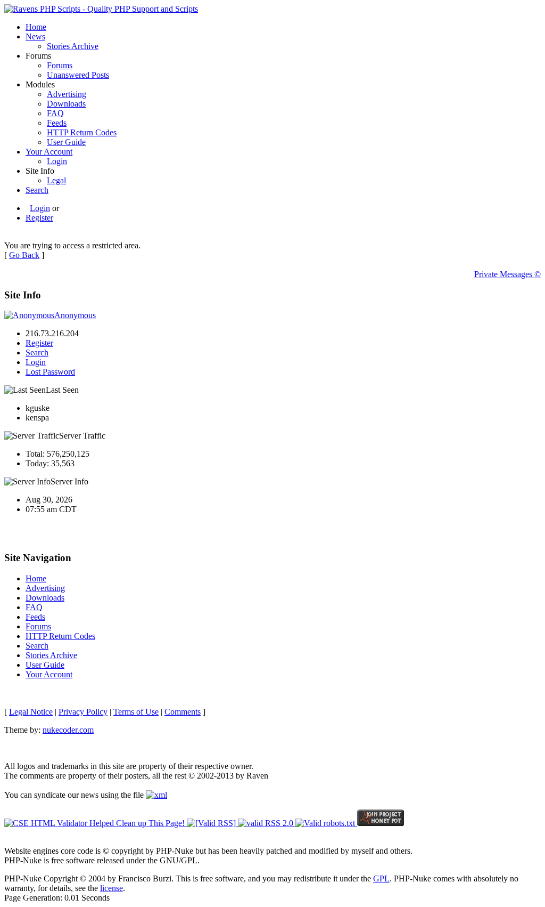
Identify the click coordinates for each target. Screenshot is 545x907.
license (111, 888)
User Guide (66, 142)
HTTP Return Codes (82, 132)
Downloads (66, 103)
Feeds (57, 122)
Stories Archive (72, 46)
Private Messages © (507, 274)
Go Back (24, 255)
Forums (59, 65)
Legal (56, 180)
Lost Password (50, 371)
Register (39, 217)
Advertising (66, 94)
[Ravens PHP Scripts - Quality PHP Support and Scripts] (101, 8)
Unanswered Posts (78, 74)
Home (36, 26)
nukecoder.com (68, 729)
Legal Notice (31, 711)
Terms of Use (136, 711)
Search (37, 190)
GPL (381, 878)
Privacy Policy (83, 711)
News (35, 36)
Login (57, 161)
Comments (182, 711)
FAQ (55, 113)
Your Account (49, 151)
